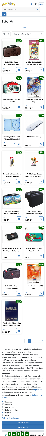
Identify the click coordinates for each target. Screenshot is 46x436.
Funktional (9, 415)
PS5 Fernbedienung (34, 137)
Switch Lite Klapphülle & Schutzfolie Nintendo (12, 175)
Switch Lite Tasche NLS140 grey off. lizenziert (12, 287)
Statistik (8, 404)
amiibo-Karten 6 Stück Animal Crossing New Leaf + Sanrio (34, 63)
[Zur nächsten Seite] (39, 341)
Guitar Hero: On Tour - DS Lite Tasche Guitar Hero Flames (11, 250)
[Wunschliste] (35, 4)
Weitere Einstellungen (10, 418)
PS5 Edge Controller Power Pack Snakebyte (34, 212)
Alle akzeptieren (23, 423)
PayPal (8, 412)
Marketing (9, 407)
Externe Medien (11, 410)
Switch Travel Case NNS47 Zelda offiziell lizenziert (11, 212)
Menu (41, 4)
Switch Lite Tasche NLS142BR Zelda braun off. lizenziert (12, 63)
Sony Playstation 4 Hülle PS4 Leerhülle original (12, 138)
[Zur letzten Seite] (42, 341)
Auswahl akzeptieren (23, 432)
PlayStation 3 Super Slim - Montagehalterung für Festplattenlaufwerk (12, 324)
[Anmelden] (31, 4)
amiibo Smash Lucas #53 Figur (34, 287)
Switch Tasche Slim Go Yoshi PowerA (34, 250)
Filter (24, 28)
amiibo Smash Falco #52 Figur (34, 100)
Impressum (37, 389)
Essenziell (9, 402)
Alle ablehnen (23, 427)
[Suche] (37, 9)
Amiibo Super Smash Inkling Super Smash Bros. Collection (34, 175)
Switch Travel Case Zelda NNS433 (12, 100)
